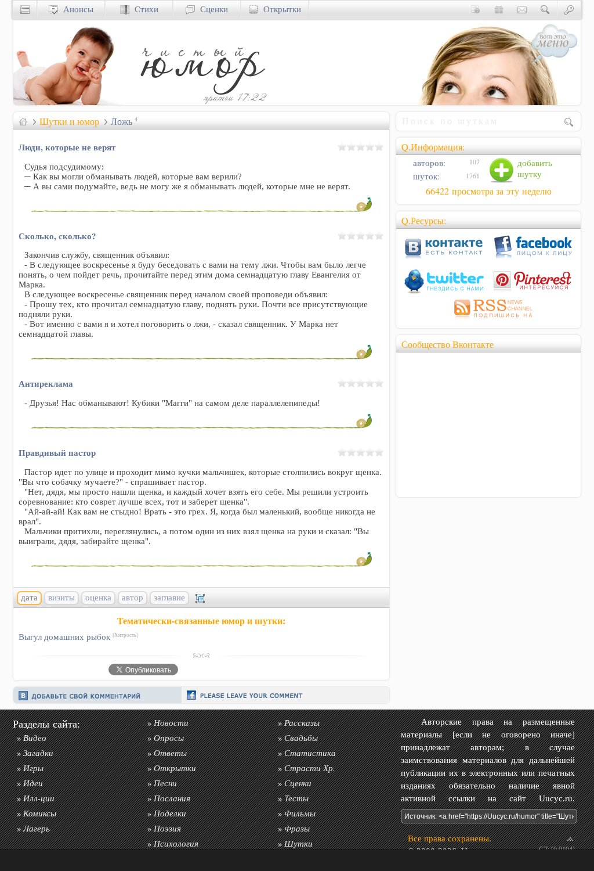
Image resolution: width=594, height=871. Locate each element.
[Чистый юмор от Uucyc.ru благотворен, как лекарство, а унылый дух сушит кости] (201, 101)
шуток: (425, 176)
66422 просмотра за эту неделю (489, 191)
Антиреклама (46, 383)
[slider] (361, 146)
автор (132, 597)
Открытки (279, 9)
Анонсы (75, 9)
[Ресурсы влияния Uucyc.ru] (23, 121)
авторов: (428, 162)
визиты (61, 597)
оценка (98, 597)
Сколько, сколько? (57, 235)
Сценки (211, 9)
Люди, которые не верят (67, 147)
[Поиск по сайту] (545, 9)
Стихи (143, 9)
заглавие (169, 597)
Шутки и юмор (69, 121)
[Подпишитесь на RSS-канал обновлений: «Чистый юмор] (488, 319)
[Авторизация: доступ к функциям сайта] (569, 9)
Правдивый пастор (57, 452)
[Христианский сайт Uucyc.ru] (71, 101)
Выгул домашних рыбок (78, 636)
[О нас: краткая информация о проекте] (475, 9)
